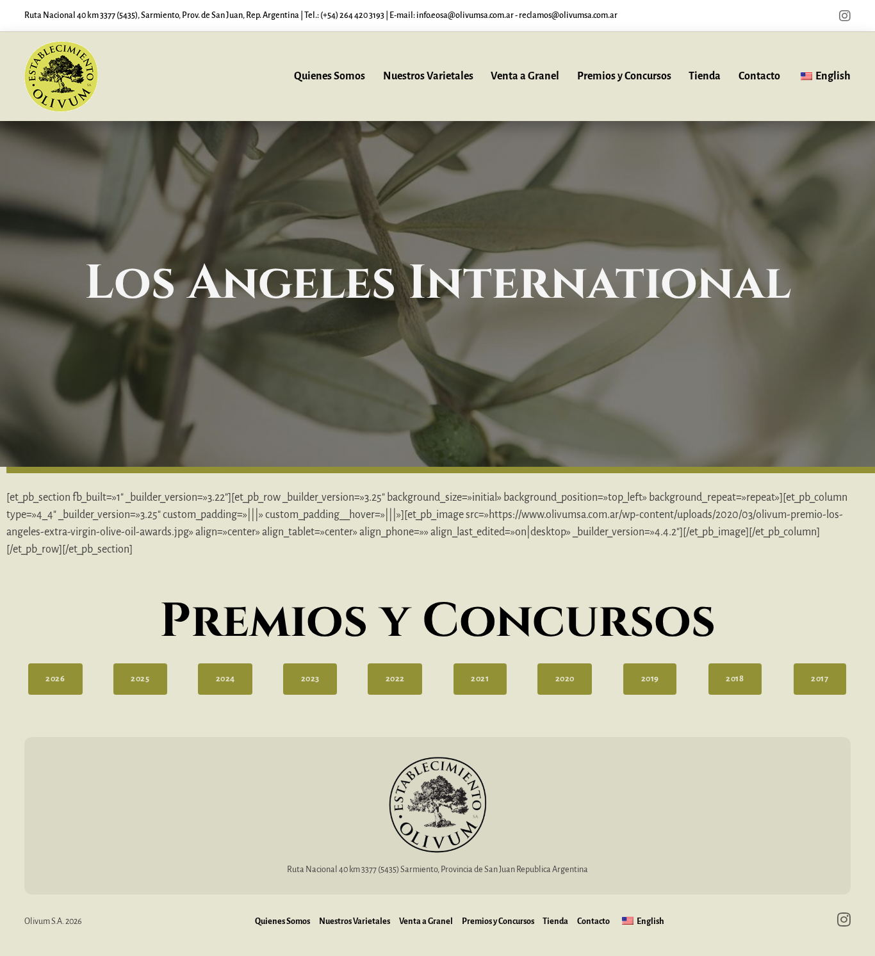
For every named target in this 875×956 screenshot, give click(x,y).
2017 (819, 678)
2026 (55, 678)
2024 (225, 678)
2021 (480, 678)
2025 (140, 678)
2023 (310, 678)
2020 (565, 678)
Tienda (705, 76)
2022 (395, 678)
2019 (650, 678)
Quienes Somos (329, 76)
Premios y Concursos (624, 76)
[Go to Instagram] (845, 16)
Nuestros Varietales (428, 76)
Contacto (759, 76)
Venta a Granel (525, 76)
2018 (735, 678)
